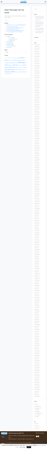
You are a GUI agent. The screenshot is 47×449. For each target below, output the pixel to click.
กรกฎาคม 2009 (37, 367)
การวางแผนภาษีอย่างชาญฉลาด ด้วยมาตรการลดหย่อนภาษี (14, 31)
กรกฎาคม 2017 (37, 220)
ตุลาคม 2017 (37, 215)
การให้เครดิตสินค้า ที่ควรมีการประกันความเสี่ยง (13, 29)
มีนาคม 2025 (37, 70)
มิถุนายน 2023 (37, 106)
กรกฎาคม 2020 (37, 165)
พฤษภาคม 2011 (37, 340)
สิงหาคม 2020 (37, 164)
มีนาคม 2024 (37, 90)
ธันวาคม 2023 (37, 95)
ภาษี (5, 69)
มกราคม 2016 (37, 251)
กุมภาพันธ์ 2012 (37, 324)
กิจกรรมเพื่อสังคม (15, 60)
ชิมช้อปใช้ (7, 62)
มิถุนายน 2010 (37, 353)
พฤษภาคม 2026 (37, 48)
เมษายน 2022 (37, 130)
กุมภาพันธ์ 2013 (37, 305)
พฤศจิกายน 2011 (37, 329)
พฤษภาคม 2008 (37, 389)
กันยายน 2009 (37, 363)
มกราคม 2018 (37, 210)
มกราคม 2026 (37, 55)
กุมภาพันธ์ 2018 (37, 208)
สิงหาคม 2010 (37, 350)
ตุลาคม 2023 (37, 99)
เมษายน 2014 (37, 282)
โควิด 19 (7, 73)
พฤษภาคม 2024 (37, 87)
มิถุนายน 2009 (37, 369)
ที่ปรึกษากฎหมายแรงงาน (10, 65)
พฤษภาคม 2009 (37, 370)
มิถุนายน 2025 (37, 65)
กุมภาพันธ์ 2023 (37, 113)
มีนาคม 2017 (37, 227)
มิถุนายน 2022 (37, 126)
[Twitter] (38, 436)
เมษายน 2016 (37, 246)
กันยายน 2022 (37, 121)
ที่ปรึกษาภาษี (15, 65)
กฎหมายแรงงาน (9, 60)
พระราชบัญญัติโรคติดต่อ (24, 67)
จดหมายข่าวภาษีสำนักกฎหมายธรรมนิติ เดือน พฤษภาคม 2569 (15, 30)
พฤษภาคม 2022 (37, 128)
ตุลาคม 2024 (37, 78)
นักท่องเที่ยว (21, 65)
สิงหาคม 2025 (37, 61)
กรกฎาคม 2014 (37, 276)
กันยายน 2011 (37, 333)
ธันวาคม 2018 (37, 193)
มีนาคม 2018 (37, 206)
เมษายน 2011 (37, 341)
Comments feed (37, 426)
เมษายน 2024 (37, 89)
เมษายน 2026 (37, 49)
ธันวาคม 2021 (37, 136)
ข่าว (7, 36)
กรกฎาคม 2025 (37, 63)
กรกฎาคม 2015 (37, 261)
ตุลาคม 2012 (37, 312)
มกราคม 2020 (37, 174)
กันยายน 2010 (37, 348)
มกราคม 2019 (37, 191)
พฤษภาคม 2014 (37, 280)
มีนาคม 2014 (37, 283)
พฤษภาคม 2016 (37, 244)
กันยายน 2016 (37, 237)
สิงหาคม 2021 (37, 143)
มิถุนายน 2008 (37, 387)
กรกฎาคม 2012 (37, 317)
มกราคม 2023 (37, 114)
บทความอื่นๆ (8, 47)
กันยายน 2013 (37, 293)
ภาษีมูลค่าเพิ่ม (16, 69)
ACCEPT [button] (28, 447)
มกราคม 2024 (37, 94)
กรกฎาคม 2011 (37, 336)
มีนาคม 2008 (37, 392)
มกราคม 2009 (37, 377)
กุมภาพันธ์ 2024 (37, 92)
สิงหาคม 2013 (37, 295)
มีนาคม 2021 (37, 152)
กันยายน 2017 (37, 217)
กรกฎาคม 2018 (37, 200)
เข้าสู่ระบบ (36, 423)
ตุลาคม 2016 (37, 235)
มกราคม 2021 (37, 155)
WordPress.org (37, 428)
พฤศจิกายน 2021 (37, 138)
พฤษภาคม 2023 (37, 107)
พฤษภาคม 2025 (37, 66)
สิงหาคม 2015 (37, 259)
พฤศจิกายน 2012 (37, 311)
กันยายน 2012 (37, 314)
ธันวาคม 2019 (37, 176)
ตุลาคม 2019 (37, 179)
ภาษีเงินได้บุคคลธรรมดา (20, 69)
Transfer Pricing (15, 57)
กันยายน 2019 (37, 181)
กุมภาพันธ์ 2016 (37, 249)
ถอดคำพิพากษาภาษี (9, 44)
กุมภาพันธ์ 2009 (37, 375)
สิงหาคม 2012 (37, 316)
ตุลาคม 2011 (37, 331)
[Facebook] (36, 436)
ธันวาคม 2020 (37, 157)
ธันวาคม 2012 (37, 309)
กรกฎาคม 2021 (37, 145)
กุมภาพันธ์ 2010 (37, 360)
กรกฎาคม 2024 (37, 84)
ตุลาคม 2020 (37, 160)
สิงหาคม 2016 (37, 239)
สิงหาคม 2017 (37, 218)
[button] (1, 2)
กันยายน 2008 (37, 382)
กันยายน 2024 (37, 80)
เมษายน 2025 (37, 68)
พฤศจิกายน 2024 (37, 77)
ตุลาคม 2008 (37, 381)
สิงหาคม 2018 (37, 198)
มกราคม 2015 (37, 270)
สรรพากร (25, 69)
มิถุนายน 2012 (37, 319)
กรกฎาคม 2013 (37, 297)
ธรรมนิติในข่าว (11, 40)
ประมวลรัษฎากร (16, 67)
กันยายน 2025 (37, 60)
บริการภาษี (11, 67)
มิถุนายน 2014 (37, 278)
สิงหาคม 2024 (37, 82)
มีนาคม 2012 (37, 322)
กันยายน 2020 (37, 162)
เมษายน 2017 (37, 225)
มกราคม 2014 (37, 287)
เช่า (25, 71)
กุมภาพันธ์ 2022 (37, 133)
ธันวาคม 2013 (37, 288)
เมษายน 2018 (37, 205)
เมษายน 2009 (37, 372)
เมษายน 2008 (37, 391)
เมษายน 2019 (37, 186)
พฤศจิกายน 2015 (37, 254)
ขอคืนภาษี (20, 60)
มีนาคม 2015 (37, 266)
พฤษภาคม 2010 (37, 355)
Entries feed (37, 425)
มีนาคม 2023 (37, 111)
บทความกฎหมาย (9, 41)
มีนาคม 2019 (37, 188)
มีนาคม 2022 (37, 131)
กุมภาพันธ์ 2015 (37, 268)
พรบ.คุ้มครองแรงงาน (20, 67)
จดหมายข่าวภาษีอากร (12, 39)
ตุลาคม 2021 (37, 140)
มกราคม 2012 (37, 326)
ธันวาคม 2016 (37, 232)
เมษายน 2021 (37, 150)
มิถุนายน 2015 (37, 263)
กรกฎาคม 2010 (37, 352)
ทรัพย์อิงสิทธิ (11, 62)
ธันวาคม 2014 (37, 271)
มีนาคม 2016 (37, 247)
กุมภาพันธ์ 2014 (37, 285)
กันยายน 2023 (37, 101)
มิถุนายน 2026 (37, 46)
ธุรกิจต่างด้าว (19, 65)
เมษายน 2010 (37, 357)
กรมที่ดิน (12, 60)
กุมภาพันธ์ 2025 (37, 72)
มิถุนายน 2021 (37, 147)
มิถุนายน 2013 (37, 299)
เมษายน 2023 (37, 109)
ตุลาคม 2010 (37, 346)
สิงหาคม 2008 (37, 384)
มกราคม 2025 (37, 73)
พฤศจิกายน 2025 (37, 56)
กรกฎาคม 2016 (37, 241)
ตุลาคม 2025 (37, 58)
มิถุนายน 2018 (37, 201)
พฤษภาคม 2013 (37, 300)
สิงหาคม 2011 (37, 334)
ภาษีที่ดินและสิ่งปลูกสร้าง (11, 69)
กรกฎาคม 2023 (37, 104)
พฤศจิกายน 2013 (37, 290)
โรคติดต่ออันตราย (10, 73)
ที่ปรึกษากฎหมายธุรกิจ (16, 62)
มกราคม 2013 (37, 307)
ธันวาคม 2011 (37, 328)
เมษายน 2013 (37, 302)
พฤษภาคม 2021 (37, 148)
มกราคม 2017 (37, 230)
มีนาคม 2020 (37, 171)
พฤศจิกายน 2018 (37, 194)
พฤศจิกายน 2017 (37, 213)
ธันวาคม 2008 (37, 379)
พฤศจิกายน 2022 (37, 118)
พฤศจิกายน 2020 (37, 159)
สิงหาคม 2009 (37, 365)
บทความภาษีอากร (9, 43)
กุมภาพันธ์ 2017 (37, 229)
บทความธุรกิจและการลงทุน (10, 45)
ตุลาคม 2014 (37, 275)
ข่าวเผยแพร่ (10, 37)
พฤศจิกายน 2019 (37, 177)
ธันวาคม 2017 (37, 212)
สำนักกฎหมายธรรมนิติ (9, 72)
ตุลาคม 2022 (37, 119)
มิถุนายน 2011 (37, 338)
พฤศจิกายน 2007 (37, 396)
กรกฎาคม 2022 (37, 125)
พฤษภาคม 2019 (37, 184)
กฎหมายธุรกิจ (18, 57)
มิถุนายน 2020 (37, 167)
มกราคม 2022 (37, 135)
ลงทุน (23, 69)
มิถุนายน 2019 (37, 183)
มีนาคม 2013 (37, 304)
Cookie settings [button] (22, 447)
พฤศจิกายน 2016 (37, 234)
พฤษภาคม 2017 (37, 223)
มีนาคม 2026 (37, 51)
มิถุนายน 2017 (37, 222)
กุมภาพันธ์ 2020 (37, 172)
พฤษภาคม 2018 (37, 203)
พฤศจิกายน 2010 (37, 345)
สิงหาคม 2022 (37, 123)
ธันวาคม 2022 (37, 116)
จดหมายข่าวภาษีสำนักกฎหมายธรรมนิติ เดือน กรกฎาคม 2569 (15, 27)
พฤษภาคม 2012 (37, 321)
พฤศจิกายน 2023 (37, 97)
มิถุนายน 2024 (37, 85)
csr (7, 57)
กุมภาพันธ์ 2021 (37, 154)
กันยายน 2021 (37, 142)
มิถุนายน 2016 (37, 242)
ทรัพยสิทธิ (9, 62)
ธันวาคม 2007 (37, 394)
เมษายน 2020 (37, 169)
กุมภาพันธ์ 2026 (37, 53)
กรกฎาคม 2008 (37, 386)
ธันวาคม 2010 (37, 343)
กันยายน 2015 (37, 258)
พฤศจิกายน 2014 (37, 273)
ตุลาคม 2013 (37, 292)
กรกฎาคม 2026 (37, 44)
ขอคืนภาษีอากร (23, 60)
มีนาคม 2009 (37, 374)
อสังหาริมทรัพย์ (23, 71)
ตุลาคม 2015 (37, 256)
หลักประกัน (19, 71)
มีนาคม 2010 (37, 358)
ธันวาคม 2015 (37, 253)
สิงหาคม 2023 (37, 102)
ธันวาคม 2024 (37, 75)
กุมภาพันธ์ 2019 (37, 189)
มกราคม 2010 (37, 362)
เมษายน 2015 (37, 264)
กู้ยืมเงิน (18, 60)
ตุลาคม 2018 (37, 196)
